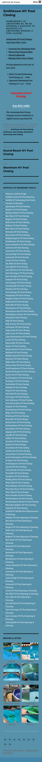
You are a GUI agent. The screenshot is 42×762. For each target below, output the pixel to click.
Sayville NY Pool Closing (16, 435)
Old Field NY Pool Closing (16, 394)
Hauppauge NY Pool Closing (17, 295)
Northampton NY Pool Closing (18, 378)
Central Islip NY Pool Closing (18, 254)
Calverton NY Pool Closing (17, 248)
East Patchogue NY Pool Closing (19, 273)
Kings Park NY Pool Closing (17, 330)
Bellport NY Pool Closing (16, 225)
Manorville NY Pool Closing (17, 343)
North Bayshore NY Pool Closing (19, 368)
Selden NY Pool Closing (15, 438)
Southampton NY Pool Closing (18, 463)
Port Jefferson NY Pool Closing (18, 400)
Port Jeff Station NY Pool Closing (19, 403)
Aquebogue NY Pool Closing (17, 206)
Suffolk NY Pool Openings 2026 (14, 124)
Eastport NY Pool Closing (16, 279)
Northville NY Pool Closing (17, 384)
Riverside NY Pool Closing (16, 419)
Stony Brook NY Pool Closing (18, 470)
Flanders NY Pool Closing (16, 289)
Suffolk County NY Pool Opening (19, 197)
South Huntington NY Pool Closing (20, 457)
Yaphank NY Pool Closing (16, 508)
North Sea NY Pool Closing (17, 375)
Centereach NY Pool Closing (17, 251)
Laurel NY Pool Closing (15, 340)
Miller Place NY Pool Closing (17, 362)
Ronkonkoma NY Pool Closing (18, 425)
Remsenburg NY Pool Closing (18, 409)
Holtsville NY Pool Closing (16, 305)
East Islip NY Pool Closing (16, 267)
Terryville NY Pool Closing (16, 473)
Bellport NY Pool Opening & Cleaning (21, 536)
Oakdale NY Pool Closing (16, 387)
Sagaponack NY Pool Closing (18, 432)
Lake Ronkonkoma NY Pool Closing (21, 336)
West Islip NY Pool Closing (17, 492)
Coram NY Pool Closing (15, 260)
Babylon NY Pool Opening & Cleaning (21, 517)
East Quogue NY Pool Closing (18, 283)
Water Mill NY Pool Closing (17, 483)
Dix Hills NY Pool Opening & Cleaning (22, 594)
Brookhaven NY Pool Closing (18, 241)
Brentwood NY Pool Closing (17, 235)
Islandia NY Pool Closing (16, 317)
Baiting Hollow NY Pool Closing (19, 213)
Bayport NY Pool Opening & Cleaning (21, 527)
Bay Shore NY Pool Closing (17, 216)
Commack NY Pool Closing (17, 257)
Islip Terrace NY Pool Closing (18, 324)
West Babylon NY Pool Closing (18, 486)
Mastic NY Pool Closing (15, 346)
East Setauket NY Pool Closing (18, 276)
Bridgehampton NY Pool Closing (19, 238)
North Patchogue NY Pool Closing (20, 371)
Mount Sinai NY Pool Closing (18, 365)
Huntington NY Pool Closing (18, 308)
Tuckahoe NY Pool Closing (17, 476)
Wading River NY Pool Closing (18, 479)
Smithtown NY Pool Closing (13, 127)
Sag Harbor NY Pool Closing (17, 429)
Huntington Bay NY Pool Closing (19, 311)
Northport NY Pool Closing (17, 381)
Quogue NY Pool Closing (16, 406)
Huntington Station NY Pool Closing (21, 314)
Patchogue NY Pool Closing (17, 397)
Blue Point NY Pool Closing (17, 229)
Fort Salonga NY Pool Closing (18, 292)
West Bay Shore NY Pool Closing (19, 489)
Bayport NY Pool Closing (16, 219)
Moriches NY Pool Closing (16, 359)
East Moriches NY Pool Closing (18, 270)
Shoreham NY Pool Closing (17, 448)
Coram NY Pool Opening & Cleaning (21, 590)
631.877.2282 (21, 105)
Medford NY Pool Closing (16, 352)
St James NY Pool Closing (16, 460)
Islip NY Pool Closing (14, 321)
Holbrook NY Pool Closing (16, 302)
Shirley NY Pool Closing (15, 444)
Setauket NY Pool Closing (16, 441)
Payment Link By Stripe (15, 194)
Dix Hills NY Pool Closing (16, 263)
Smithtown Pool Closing (13, 132)
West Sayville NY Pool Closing (18, 495)
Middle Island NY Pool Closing (18, 356)
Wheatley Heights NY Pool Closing (20, 505)
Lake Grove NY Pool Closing (17, 333)
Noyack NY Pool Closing (16, 390)
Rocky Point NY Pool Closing (18, 422)
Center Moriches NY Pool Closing (20, 244)
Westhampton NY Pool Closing (19, 498)
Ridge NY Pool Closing (15, 413)
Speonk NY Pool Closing (16, 467)
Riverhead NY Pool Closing (17, 416)
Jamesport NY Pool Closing (17, 327)
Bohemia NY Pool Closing (16, 232)
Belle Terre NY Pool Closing (17, 222)
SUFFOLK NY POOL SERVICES (13, 751)
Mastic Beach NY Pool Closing (18, 349)
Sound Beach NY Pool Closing (18, 454)
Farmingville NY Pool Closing (18, 286)
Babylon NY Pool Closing (16, 209)
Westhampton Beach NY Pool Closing (22, 502)
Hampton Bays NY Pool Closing (19, 298)
